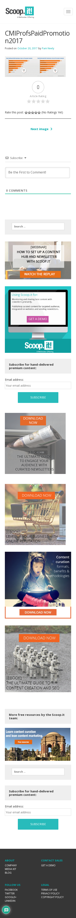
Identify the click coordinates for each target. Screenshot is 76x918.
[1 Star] (26, 112)
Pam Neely (48, 48)
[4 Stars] (35, 112)
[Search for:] (38, 226)
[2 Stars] (29, 112)
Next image (39, 129)
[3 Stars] (32, 112)
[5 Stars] (39, 112)
